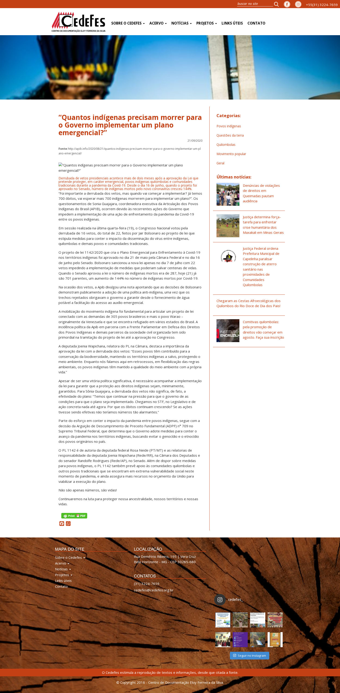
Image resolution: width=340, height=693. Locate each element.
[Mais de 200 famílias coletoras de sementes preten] (240, 619)
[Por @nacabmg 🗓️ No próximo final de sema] (222, 619)
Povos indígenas (228, 126)
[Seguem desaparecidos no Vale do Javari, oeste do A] (257, 619)
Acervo (156, 23)
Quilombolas (225, 144)
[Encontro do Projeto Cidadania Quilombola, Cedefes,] (222, 639)
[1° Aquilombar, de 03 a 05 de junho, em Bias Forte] (275, 619)
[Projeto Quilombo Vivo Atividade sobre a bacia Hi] (257, 639)
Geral (220, 163)
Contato (256, 23)
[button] (277, 4)
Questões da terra (230, 135)
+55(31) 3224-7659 (322, 4)
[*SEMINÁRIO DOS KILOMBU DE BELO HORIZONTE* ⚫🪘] (275, 639)
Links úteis (232, 23)
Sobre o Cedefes (126, 23)
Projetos (205, 23)
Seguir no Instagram (252, 655)
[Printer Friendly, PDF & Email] (74, 515)
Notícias (180, 23)
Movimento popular (231, 154)
